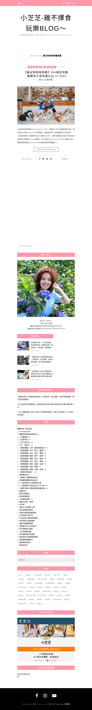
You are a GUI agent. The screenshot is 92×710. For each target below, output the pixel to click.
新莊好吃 (20, 591)
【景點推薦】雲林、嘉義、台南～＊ (32, 464)
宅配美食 (48, 587)
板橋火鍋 (59, 595)
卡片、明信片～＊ (26, 445)
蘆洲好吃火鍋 (57, 599)
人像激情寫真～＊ (26, 499)
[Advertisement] (35, 189)
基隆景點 (68, 583)
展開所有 (20, 429)
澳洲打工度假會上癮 (26, 507)
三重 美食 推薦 (42, 579)
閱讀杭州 (39, 603)
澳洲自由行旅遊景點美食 (28, 537)
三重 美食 (21, 579)
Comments (26, 159)
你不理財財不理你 (26, 529)
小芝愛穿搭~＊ (24, 437)
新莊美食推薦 (47, 591)
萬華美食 (39, 599)
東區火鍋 (64, 591)
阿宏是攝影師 (24, 496)
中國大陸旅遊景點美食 (27, 513)
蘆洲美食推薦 (22, 603)
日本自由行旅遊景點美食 (28, 518)
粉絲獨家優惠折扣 (26, 540)
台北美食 (29, 583)
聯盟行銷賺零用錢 (26, 523)
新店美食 (64, 587)
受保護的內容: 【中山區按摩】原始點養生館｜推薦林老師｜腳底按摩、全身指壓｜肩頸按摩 (42, 345)
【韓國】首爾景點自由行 (28, 477)
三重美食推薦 (31, 579)
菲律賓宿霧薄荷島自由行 (28, 480)
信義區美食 (61, 579)
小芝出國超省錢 (25, 531)
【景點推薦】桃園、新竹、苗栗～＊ (32, 458)
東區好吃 (56, 591)
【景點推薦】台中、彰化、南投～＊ (32, 461)
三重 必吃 (47, 575)
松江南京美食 (42, 595)
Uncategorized (24, 431)
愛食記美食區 (24, 494)
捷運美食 (56, 587)
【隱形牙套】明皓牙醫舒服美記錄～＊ (33, 488)
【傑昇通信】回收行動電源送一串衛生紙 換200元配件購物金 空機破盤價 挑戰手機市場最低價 (42, 373)
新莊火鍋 (29, 591)
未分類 (21, 504)
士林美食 (39, 587)
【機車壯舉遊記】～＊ (27, 472)
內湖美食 (69, 579)
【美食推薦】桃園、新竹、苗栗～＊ (32, 456)
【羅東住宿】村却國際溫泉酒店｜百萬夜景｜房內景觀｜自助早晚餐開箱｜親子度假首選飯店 (42, 359)
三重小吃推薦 (38, 575)
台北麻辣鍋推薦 (50, 583)
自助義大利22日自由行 (27, 526)
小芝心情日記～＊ (26, 442)
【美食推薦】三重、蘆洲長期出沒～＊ (33, 448)
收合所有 (28, 429)
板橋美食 (67, 595)
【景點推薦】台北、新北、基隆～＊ (32, 453)
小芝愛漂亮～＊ (25, 439)
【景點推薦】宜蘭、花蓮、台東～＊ (32, 469)
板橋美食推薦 (22, 599)
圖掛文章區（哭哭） (26, 502)
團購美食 (60, 583)
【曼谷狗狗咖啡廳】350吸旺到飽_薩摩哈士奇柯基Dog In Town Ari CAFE (46, 76)
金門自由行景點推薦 (26, 521)
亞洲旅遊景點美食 (26, 510)
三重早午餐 (56, 575)
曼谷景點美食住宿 (34, 67)
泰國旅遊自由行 (50, 67)
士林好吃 (31, 587)
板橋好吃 (51, 595)
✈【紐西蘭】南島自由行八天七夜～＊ (33, 485)
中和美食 (52, 579)
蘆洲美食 (66, 599)
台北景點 (20, 583)
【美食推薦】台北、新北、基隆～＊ (32, 450)
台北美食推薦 (38, 583)
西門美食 (31, 603)
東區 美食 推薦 (30, 595)
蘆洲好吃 (48, 599)
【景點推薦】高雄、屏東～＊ (30, 467)
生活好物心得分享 (26, 515)
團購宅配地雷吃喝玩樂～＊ (29, 434)
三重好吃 (28, 575)
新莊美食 (37, 591)
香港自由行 (23, 545)
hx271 (65, 159)
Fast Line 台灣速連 (63, 704)
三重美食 (65, 575)
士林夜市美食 (22, 587)
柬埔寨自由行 (24, 475)
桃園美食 (31, 599)
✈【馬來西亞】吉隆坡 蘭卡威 (30, 483)
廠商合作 (22, 491)
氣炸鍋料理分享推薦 (26, 534)
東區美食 (20, 595)
